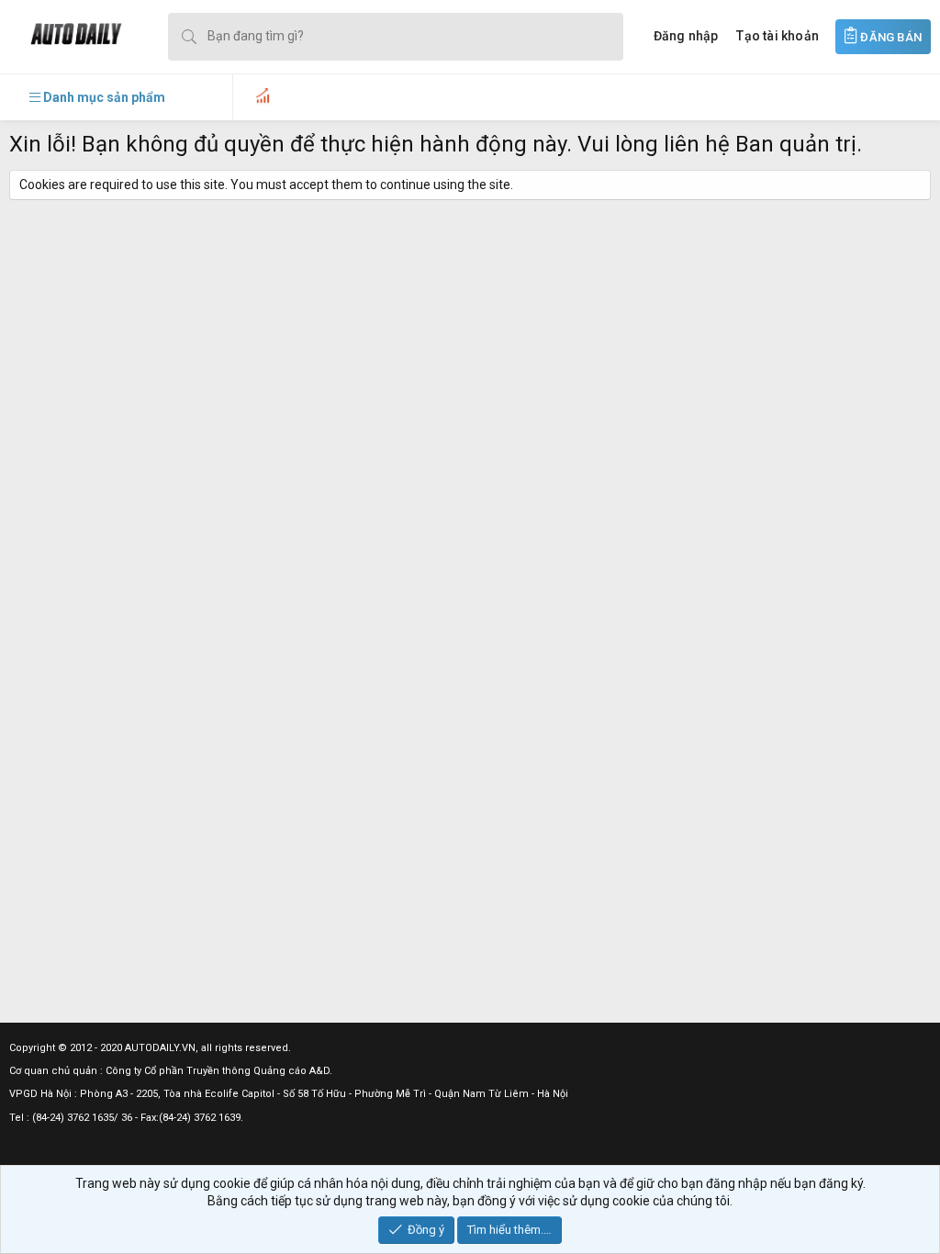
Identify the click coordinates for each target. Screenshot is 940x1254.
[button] (97, 97)
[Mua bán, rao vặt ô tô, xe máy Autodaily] (65, 36)
